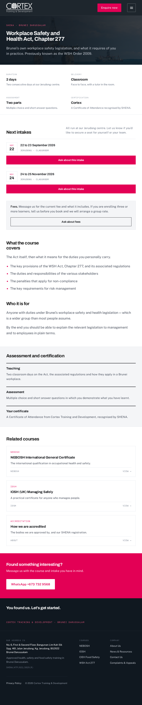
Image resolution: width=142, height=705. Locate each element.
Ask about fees (71, 221)
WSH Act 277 (87, 662)
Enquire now (109, 7)
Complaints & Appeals (123, 662)
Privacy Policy (13, 683)
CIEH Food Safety (89, 657)
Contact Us (116, 657)
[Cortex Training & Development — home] (19, 7)
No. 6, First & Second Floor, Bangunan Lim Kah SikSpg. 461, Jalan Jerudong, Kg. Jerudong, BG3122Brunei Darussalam (34, 648)
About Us (115, 645)
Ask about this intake (71, 160)
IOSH (82, 651)
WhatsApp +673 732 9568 (30, 584)
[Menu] (131, 8)
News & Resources (121, 651)
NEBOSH (84, 645)
